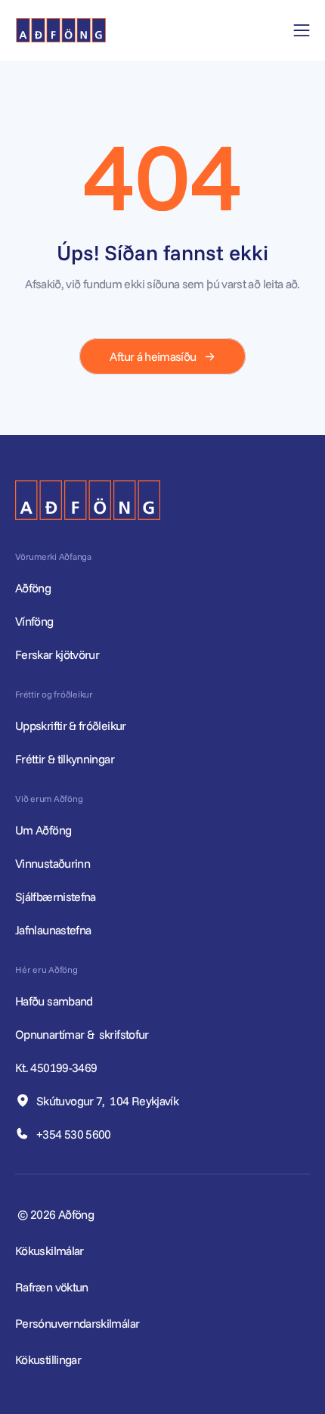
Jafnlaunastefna (53, 929)
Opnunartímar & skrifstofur (83, 1034)
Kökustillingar (48, 1359)
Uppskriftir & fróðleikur (70, 725)
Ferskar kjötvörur (57, 654)
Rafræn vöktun (51, 1286)
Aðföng (33, 587)
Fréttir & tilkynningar (64, 758)
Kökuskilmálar (49, 1250)
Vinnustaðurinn (52, 863)
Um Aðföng (43, 830)
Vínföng (34, 621)
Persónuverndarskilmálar (77, 1323)
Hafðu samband (55, 1000)
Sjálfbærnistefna (55, 896)
